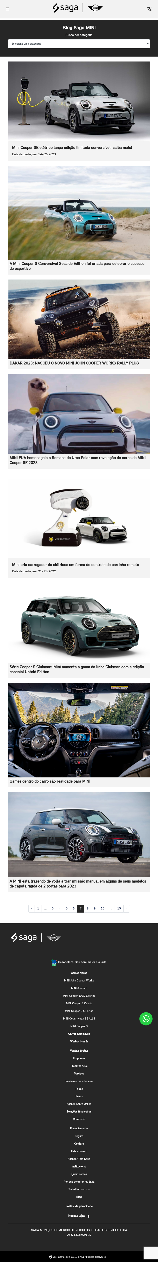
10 (103, 908)
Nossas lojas (76, 1216)
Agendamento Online (79, 1104)
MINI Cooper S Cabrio (79, 1003)
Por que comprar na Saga (79, 1181)
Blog (79, 1197)
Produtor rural (79, 1066)
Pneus (79, 1096)
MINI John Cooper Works (79, 980)
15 (119, 908)
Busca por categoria (79, 35)
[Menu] (7, 8)
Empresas (79, 1058)
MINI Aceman (79, 988)
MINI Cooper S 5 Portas (79, 1011)
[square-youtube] (89, 952)
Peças (79, 1088)
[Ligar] (149, 9)
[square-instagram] (79, 952)
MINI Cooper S (79, 1026)
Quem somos (79, 1174)
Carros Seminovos (79, 1034)
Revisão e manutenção (79, 1081)
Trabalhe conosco (79, 1189)
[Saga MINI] (78, 8)
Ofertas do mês (79, 1041)
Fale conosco (79, 1151)
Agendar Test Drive (79, 1159)
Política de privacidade (79, 1206)
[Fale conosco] (146, 1019)
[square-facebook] (69, 952)
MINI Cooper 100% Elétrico (79, 996)
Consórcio (79, 1119)
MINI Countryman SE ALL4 (79, 1018)
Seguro (79, 1136)
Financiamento (79, 1128)
